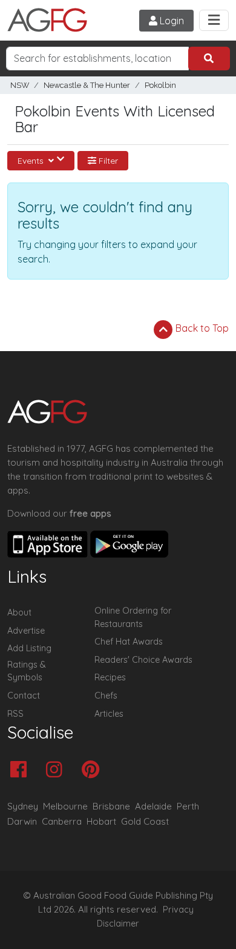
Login (170, 21)
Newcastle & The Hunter (87, 85)
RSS (15, 713)
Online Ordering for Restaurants (132, 617)
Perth (188, 806)
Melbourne (65, 806)
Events (32, 160)
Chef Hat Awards (128, 641)
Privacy (178, 909)
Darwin (22, 821)
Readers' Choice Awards (143, 659)
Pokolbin (160, 85)
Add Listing (29, 648)
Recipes (110, 677)
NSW (19, 85)
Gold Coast (145, 821)
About (19, 612)
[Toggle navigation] (214, 20)
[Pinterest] (93, 770)
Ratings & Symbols (26, 671)
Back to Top (201, 328)
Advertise (26, 630)
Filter (107, 160)
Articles (108, 713)
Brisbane (111, 806)
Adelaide (153, 806)
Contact (23, 695)
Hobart (101, 821)
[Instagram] (57, 770)
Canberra (62, 821)
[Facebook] (21, 770)
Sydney (22, 806)
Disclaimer (118, 923)
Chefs (105, 695)
